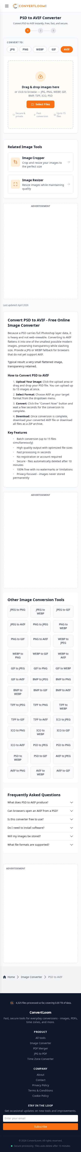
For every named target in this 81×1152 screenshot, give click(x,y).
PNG (25, 49)
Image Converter (31, 977)
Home (11, 977)
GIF (54, 49)
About (40, 1074)
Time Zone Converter (40, 1059)
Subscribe (40, 1126)
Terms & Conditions (40, 1090)
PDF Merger (40, 1048)
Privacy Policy (40, 1085)
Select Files (43, 104)
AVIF (67, 49)
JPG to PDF (40, 1053)
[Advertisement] (40, 252)
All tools (41, 1038)
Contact (40, 1080)
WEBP (40, 49)
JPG (12, 49)
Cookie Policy (40, 1095)
